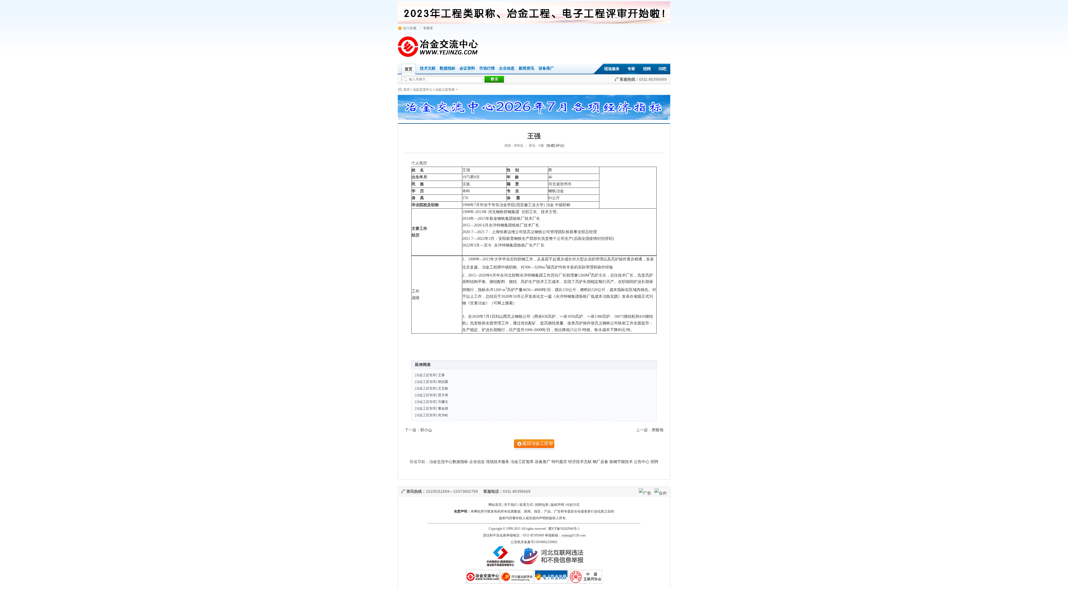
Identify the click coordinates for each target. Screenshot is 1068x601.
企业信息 (507, 68)
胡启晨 (443, 382)
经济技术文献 (580, 462)
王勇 (441, 375)
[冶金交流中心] (438, 56)
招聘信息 (541, 505)
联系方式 (526, 505)
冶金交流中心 (422, 90)
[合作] (660, 493)
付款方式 (573, 505)
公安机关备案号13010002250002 (534, 542)
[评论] (560, 145)
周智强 (657, 430)
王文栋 (443, 388)
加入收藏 (409, 28)
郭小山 (426, 430)
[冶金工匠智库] (426, 375)
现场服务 (612, 69)
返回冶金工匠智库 (537, 446)
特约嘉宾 (559, 462)
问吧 (662, 69)
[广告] (645, 493)
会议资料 (467, 68)
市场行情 (487, 68)
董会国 (443, 408)
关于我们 (510, 505)
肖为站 (443, 415)
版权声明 (557, 505)
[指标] (534, 106)
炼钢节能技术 (621, 462)
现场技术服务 (497, 462)
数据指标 (447, 68)
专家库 (428, 28)
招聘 (647, 69)
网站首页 (495, 505)
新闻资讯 (526, 68)
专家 (631, 69)
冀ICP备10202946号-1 (564, 529)
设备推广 (546, 68)
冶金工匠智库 (445, 90)
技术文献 (428, 68)
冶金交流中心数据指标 (448, 462)
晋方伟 (443, 395)
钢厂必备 (600, 462)
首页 (406, 90)
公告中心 (641, 462)
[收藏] (551, 145)
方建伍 (443, 402)
